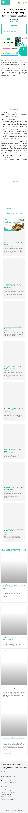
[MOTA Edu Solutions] (5, 2)
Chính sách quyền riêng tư (7, 799)
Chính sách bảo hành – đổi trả (8, 792)
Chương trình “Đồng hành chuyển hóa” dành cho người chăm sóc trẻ (12, 285)
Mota (11, 810)
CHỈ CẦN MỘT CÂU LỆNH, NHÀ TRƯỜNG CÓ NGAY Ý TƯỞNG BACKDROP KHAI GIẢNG (14, 586)
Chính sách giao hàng (6, 794)
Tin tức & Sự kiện (14, 21)
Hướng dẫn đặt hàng (6, 790)
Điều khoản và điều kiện (6, 797)
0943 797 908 (6, 773)
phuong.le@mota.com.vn (9, 776)
